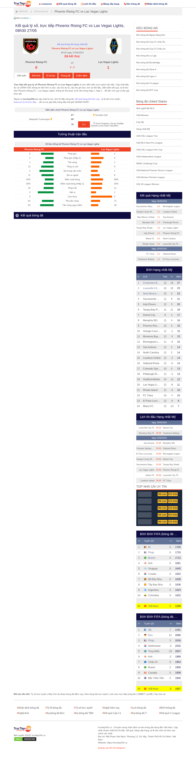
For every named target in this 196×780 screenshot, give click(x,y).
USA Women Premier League (150, 177)
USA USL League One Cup (149, 149)
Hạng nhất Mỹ (143, 129)
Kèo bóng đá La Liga (146, 55)
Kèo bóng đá (133, 4)
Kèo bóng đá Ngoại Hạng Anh (150, 35)
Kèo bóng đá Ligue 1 (146, 76)
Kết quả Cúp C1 (111, 713)
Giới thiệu (173, 494)
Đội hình (36, 75)
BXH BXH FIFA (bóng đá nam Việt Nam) (160, 534)
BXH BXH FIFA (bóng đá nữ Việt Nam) (160, 616)
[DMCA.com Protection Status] (25, 739)
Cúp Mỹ (140, 122)
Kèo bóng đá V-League (147, 83)
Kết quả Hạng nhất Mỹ (155, 195)
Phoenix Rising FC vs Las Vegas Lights (81, 11)
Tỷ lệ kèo (50, 75)
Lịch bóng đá (138, 707)
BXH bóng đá (167, 707)
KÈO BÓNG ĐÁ (147, 28)
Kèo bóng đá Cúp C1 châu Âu (150, 42)
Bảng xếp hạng (111, 4)
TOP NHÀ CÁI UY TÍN (151, 486)
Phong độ (65, 75)
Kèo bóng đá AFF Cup (147, 90)
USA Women (142, 115)
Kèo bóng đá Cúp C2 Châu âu (151, 48)
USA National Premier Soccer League (154, 170)
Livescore (46, 4)
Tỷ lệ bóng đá (53, 707)
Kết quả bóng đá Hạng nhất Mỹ (72, 44)
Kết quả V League (169, 713)
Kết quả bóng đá (67, 4)
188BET (141, 694)
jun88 (149, 694)
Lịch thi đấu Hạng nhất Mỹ (158, 416)
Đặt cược (162, 494)
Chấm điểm (82, 75)
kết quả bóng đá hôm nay (87, 99)
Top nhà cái (159, 694)
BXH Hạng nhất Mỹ (159, 269)
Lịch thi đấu (90, 4)
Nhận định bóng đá (157, 4)
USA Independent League (148, 156)
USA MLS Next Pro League (149, 143)
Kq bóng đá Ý (139, 713)
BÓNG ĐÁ (23, 11)
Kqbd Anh (23, 713)
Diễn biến (21, 75)
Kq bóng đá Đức (55, 713)
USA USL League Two (147, 136)
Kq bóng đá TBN (83, 713)
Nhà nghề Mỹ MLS (145, 108)
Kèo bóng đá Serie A (146, 69)
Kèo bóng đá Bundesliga (148, 62)
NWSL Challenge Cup (146, 163)
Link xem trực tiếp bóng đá (123, 694)
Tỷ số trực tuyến (39, 694)
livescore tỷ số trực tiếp (25, 102)
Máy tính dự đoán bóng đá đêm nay (65, 694)
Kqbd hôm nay (110, 707)
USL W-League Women (147, 184)
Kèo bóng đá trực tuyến (96, 694)
